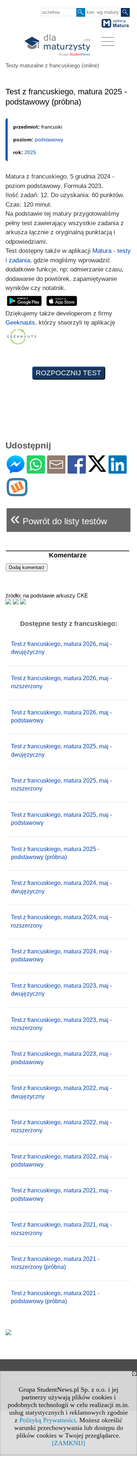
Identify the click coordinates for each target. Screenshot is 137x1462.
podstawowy (49, 139)
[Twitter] (97, 469)
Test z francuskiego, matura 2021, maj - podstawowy (61, 1194)
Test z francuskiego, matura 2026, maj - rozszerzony (61, 682)
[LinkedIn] (118, 470)
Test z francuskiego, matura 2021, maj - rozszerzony (61, 1229)
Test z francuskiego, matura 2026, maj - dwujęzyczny (61, 648)
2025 (30, 152)
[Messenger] (15, 470)
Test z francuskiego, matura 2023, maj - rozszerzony (61, 1024)
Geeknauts (20, 322)
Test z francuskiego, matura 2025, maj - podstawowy (61, 819)
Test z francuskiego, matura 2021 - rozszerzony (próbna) (55, 1263)
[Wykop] (17, 493)
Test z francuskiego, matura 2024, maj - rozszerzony (61, 921)
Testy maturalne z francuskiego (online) (52, 65)
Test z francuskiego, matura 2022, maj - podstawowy (61, 1160)
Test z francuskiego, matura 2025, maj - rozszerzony (61, 784)
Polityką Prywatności (47, 1420)
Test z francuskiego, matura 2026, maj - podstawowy (61, 716)
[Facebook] (77, 470)
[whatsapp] (36, 470)
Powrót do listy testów (58, 518)
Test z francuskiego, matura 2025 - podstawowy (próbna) (55, 853)
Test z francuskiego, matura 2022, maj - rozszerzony (61, 1126)
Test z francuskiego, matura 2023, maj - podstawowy (61, 1058)
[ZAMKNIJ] (68, 1443)
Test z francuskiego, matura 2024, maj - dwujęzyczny (61, 887)
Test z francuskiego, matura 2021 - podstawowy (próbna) (55, 1297)
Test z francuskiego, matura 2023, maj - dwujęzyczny (61, 990)
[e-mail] (56, 470)
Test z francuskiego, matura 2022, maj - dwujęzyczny (61, 1092)
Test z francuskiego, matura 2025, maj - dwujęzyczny (61, 750)
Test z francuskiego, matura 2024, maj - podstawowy (61, 955)
